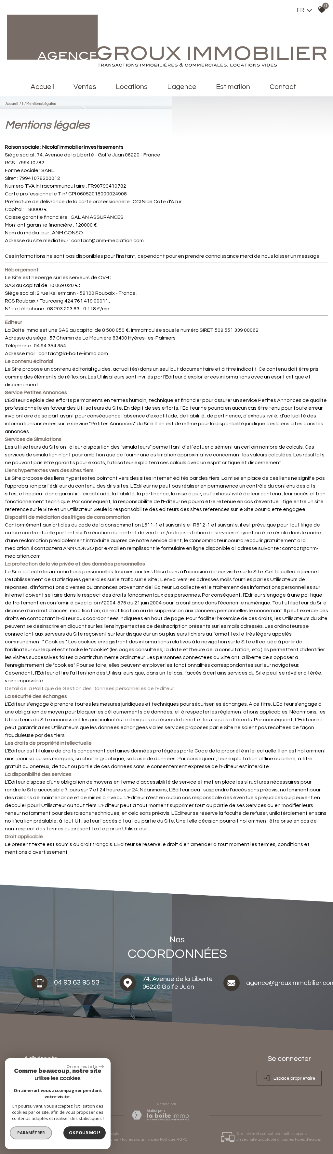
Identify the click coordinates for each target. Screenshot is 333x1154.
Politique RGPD (173, 1139)
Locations (132, 87)
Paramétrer (31, 1132)
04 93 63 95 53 (77, 982)
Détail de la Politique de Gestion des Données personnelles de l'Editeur (89, 688)
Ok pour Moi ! (84, 1132)
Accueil (42, 87)
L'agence (181, 87)
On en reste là (81, 1066)
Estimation (233, 87)
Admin (113, 1139)
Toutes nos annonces (139, 1139)
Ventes (84, 87)
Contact (283, 87)
